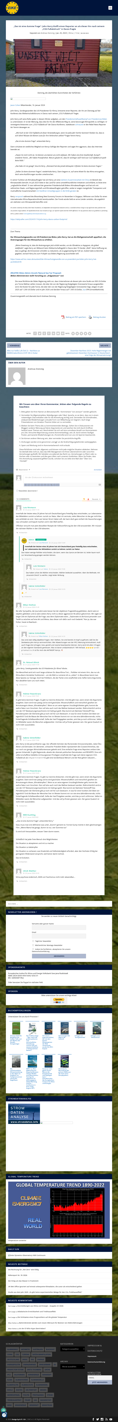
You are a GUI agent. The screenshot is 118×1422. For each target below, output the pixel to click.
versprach (19, 196)
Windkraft (34, 1405)
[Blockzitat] (45, 484)
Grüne (47, 1370)
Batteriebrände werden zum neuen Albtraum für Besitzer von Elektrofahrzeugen (50, 1323)
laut (84, 289)
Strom (50, 1395)
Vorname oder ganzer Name (43, 924)
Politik (26, 1395)
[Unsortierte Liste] (41, 484)
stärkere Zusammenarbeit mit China (75, 180)
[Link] (51, 484)
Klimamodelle (37, 1380)
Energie (40, 1359)
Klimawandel (42, 1385)
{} (54, 485)
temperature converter (17, 1240)
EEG (32, 1359)
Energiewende (29, 1364)
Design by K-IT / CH (19, 1419)
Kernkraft (46, 1375)
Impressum (92, 1356)
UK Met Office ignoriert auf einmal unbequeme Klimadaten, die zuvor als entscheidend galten (45, 1286)
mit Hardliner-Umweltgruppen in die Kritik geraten (56, 191)
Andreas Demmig (48, 33)
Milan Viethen (43, 636)
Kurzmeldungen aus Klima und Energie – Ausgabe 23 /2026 (40, 1306)
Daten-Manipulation (41, 1354)
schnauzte (79, 124)
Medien (43, 1390)
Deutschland (13, 1359)
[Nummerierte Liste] (38, 484)
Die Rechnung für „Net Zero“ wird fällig (23, 1269)
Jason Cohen (15, 105)
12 (76, 33)
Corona (25, 1354)
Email (34, 932)
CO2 (17, 1354)
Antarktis (25, 1349)
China (9, 1354)
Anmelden (97, 470)
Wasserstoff (45, 1400)
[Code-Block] (48, 484)
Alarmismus (12, 1349)
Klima (71, 33)
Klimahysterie (22, 1380)
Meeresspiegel (13, 1395)
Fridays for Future (15, 1370)
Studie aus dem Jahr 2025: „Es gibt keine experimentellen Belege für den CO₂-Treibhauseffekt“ (45, 1292)
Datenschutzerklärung (96, 1362)
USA (35, 1400)
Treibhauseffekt (14, 1400)
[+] (57, 485)
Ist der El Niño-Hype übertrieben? (32, 1328)
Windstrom (47, 1405)
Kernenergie (33, 1375)
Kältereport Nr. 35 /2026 (17, 1275)
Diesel (25, 1359)
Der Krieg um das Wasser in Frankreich (23, 1281)
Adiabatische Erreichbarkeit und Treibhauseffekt (37, 1311)
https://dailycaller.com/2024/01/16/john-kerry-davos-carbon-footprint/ (38, 219)
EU (55, 1364)
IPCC (9, 1375)
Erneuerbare (44, 1364)
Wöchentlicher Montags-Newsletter (48, 945)
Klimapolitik (12, 1385)
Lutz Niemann (43, 543)
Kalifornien (19, 1375)
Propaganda (38, 1395)
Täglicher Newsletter (43, 941)
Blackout (50, 1349)
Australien (38, 1349)
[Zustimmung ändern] (4, 1414)
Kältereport (31, 1390)
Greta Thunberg (34, 1370)
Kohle (10, 1390)
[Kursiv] (29, 484)
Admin (31, 540)
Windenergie (20, 1405)
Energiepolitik (13, 1364)
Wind (9, 1405)
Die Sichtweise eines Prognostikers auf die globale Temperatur (42, 1317)
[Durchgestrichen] (35, 484)
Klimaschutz (27, 1385)
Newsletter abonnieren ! (28, 491)
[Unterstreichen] (32, 484)
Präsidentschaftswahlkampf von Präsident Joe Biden (86, 119)
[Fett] (25, 484)
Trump (27, 1400)
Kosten (19, 1390)
